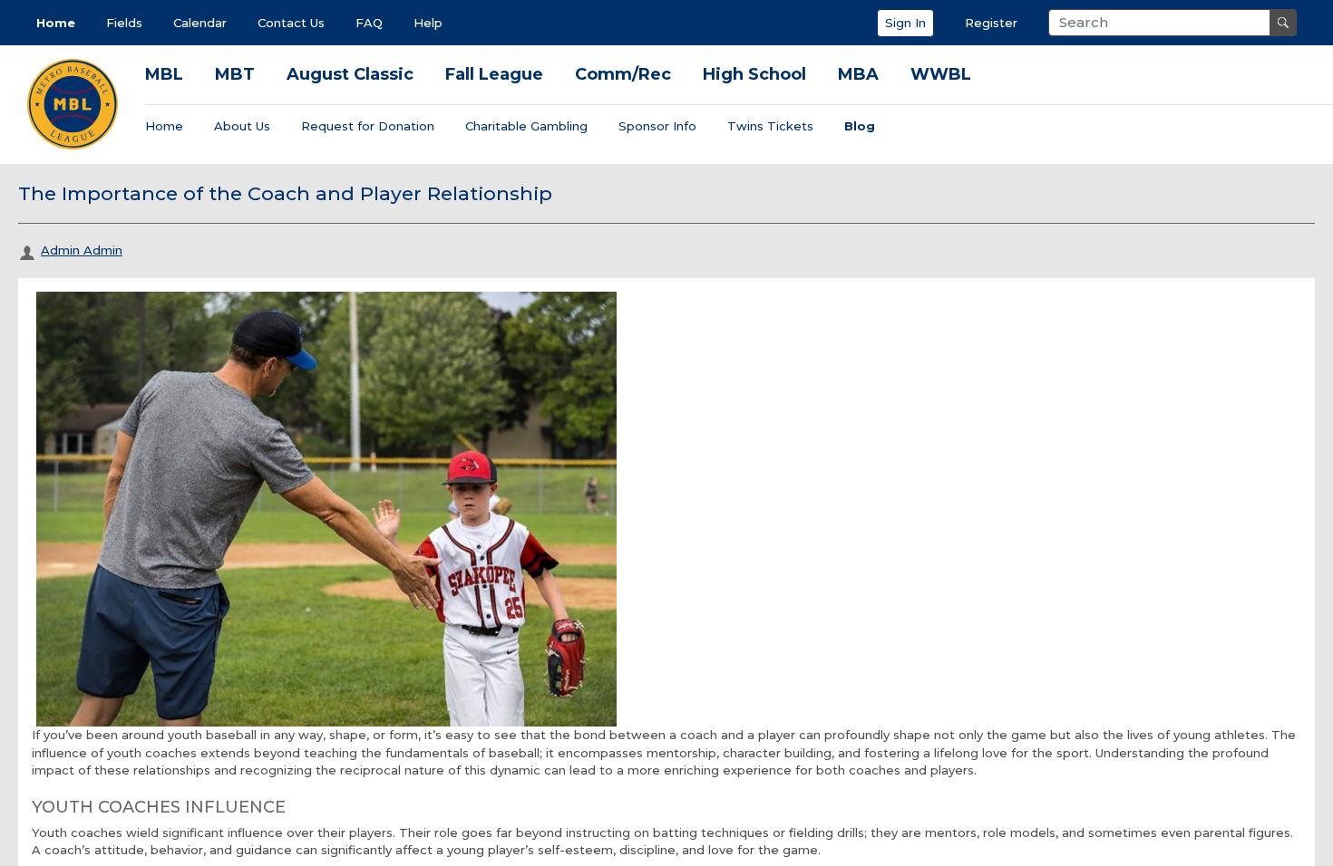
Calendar (200, 22)
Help (428, 22)
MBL (164, 74)
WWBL (940, 74)
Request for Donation (367, 126)
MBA (858, 74)
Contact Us (291, 22)
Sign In (905, 22)
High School (754, 74)
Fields (124, 22)
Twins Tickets (770, 126)
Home (55, 22)
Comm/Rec (623, 74)
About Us (242, 126)
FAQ (369, 22)
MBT (235, 74)
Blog (859, 126)
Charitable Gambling (526, 126)
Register (991, 22)
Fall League (494, 74)
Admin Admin (81, 250)
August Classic (350, 74)
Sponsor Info (657, 126)
